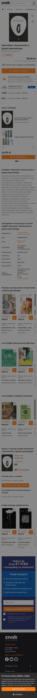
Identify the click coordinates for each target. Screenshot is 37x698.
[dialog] (18, 685)
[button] (18, 694)
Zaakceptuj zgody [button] (18, 689)
